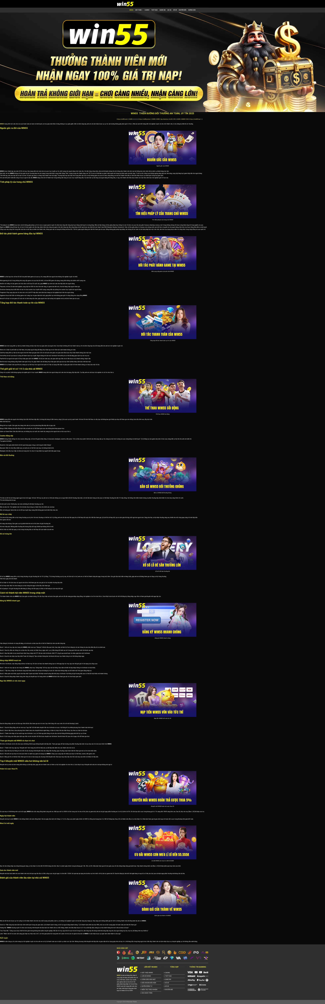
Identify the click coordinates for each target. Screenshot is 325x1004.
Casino (147, 10)
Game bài (163, 10)
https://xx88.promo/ (145, 119)
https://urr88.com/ (122, 119)
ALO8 (170, 119)
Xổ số (175, 10)
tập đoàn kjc (164, 119)
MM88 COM (184, 119)
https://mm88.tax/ (195, 119)
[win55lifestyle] (125, 4)
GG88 (130, 119)
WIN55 (131, 10)
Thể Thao (154, 10)
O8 (174, 119)
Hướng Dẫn (192, 10)
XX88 (153, 119)
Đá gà (169, 10)
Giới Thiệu (138, 10)
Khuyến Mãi (182, 10)
